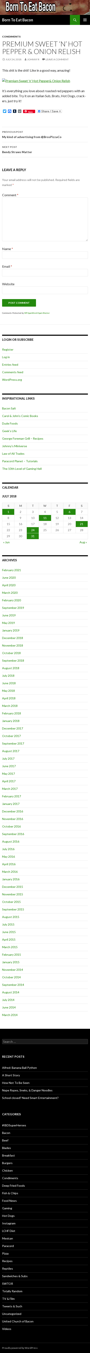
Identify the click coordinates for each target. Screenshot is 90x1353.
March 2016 (10, 871)
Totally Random (12, 1291)
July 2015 (8, 924)
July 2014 (8, 1000)
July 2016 (8, 849)
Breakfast (8, 1155)
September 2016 (13, 834)
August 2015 (10, 917)
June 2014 (9, 1007)
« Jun (6, 542)
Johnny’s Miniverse (14, 446)
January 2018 (10, 721)
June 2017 (9, 766)
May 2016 (8, 856)
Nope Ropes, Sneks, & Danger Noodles (27, 1090)
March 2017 (10, 788)
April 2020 (8, 585)
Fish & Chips (10, 1193)
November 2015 (12, 894)
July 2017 (8, 758)
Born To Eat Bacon (17, 20)
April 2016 (8, 864)
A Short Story (11, 1075)
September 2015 (13, 909)
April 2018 (8, 698)
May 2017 (8, 773)
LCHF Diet (8, 1231)
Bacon (6, 1133)
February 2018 (11, 713)
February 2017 (11, 796)
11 (45, 518)
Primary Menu (85, 20)
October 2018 (11, 653)
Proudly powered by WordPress (20, 1347)
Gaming (7, 1208)
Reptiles (7, 1268)
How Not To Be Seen (16, 1082)
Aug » (83, 542)
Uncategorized (11, 1314)
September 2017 (13, 743)
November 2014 (12, 969)
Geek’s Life (9, 431)
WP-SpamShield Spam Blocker (37, 313)
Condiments (11, 36)
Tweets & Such (12, 1306)
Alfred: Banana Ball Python (19, 1067)
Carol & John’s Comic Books (20, 416)
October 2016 (11, 826)
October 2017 (11, 736)
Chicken (7, 1170)
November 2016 (12, 819)
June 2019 (9, 615)
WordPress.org (12, 379)
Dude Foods (10, 423)
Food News (9, 1200)
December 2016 (12, 811)
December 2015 (12, 886)
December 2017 (12, 728)
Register (7, 349)
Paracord (8, 1246)
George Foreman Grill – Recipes (22, 438)
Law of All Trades (13, 453)
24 (33, 530)
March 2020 (10, 592)
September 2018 (13, 660)
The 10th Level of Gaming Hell (22, 468)
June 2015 (9, 932)
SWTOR (7, 1283)
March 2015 (10, 947)
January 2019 (10, 630)
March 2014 (10, 1015)
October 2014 (11, 977)
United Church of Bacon (17, 1321)
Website (8, 284)
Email (7, 266)
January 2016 (10, 879)
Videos (6, 1329)
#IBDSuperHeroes (14, 1125)
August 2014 (10, 992)
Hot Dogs (8, 1215)
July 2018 (8, 675)
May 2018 (8, 690)
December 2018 (12, 638)
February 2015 (11, 954)
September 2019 (13, 607)
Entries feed (10, 364)
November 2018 (12, 645)
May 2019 (8, 623)
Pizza (5, 1253)
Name (7, 249)
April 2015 (8, 939)
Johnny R (33, 59)
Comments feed (12, 372)
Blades (6, 1148)
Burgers (7, 1163)
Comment (10, 195)
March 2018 (10, 705)
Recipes (7, 1261)
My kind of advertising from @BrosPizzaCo (32, 134)
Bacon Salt (9, 408)
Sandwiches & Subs (15, 1276)
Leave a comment (57, 59)
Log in (6, 357)
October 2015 (11, 902)
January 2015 (10, 962)
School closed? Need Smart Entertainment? (30, 1098)
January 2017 (10, 804)
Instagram (8, 1223)
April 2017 (8, 781)
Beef (5, 1140)
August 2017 (10, 751)
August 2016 (10, 841)
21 (81, 524)
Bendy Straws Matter (17, 149)
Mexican (7, 1238)
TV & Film (8, 1298)
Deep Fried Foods (13, 1185)
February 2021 (11, 570)
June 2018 (9, 683)
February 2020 (11, 600)
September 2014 (13, 984)
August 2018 (10, 668)
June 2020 (9, 577)
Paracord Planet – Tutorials (20, 461)
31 (33, 536)
